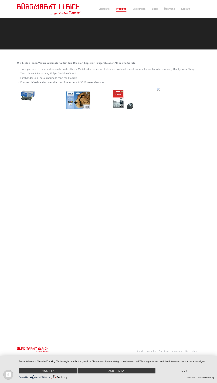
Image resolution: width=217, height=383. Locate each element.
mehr (184, 370)
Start (19, 38)
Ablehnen (48, 370)
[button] (16, 207)
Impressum (191, 378)
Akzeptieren (116, 370)
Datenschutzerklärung (205, 378)
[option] (40, 96)
